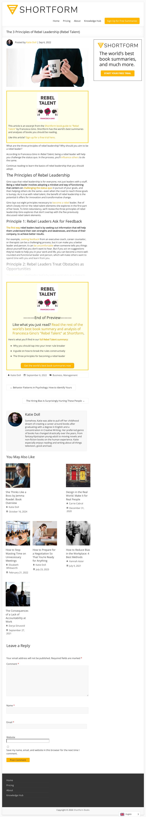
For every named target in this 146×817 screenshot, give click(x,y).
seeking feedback (30, 239)
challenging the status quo (38, 187)
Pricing (66, 20)
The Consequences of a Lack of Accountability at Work (17, 616)
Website (10, 737)
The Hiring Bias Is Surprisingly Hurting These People (55, 400)
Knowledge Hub (92, 20)
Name (10, 705)
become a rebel (60, 202)
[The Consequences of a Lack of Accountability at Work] (18, 583)
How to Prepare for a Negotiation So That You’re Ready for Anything (44, 555)
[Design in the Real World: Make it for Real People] (78, 464)
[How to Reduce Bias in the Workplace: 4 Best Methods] (78, 522)
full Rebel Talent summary (54, 339)
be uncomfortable (43, 245)
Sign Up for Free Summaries (122, 20)
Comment (12, 663)
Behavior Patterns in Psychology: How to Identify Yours (41, 387)
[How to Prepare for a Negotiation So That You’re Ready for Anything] (45, 522)
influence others (70, 157)
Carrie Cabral (76, 503)
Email (10, 722)
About (77, 20)
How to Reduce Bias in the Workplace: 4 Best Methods (78, 553)
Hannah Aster (76, 561)
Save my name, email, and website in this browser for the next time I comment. (42, 752)
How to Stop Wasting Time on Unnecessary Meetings (16, 555)
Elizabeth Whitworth (12, 566)
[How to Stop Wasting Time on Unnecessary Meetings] (18, 522)
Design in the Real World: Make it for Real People (77, 495)
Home (56, 20)
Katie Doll (31, 42)
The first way (13, 227)
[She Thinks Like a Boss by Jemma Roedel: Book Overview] (18, 464)
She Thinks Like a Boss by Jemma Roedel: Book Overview (16, 497)
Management (70, 375)
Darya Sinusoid (17, 625)
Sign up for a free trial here (40, 137)
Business (57, 375)
